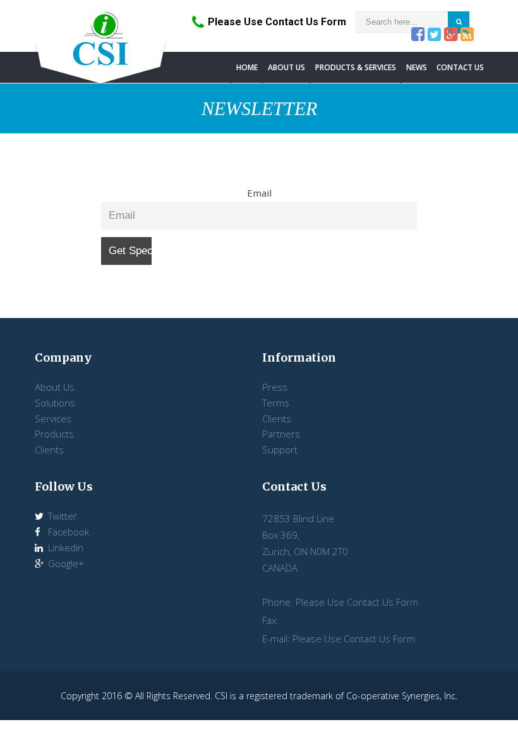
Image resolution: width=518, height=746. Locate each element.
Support (280, 449)
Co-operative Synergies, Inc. (401, 696)
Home (247, 67)
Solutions (55, 402)
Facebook (67, 531)
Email (259, 192)
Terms (275, 402)
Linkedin (64, 547)
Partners (281, 433)
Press (274, 387)
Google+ (64, 563)
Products (54, 433)
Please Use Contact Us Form (277, 22)
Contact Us (460, 67)
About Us (286, 67)
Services (53, 418)
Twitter (61, 516)
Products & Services (355, 67)
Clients (49, 449)
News (416, 67)
